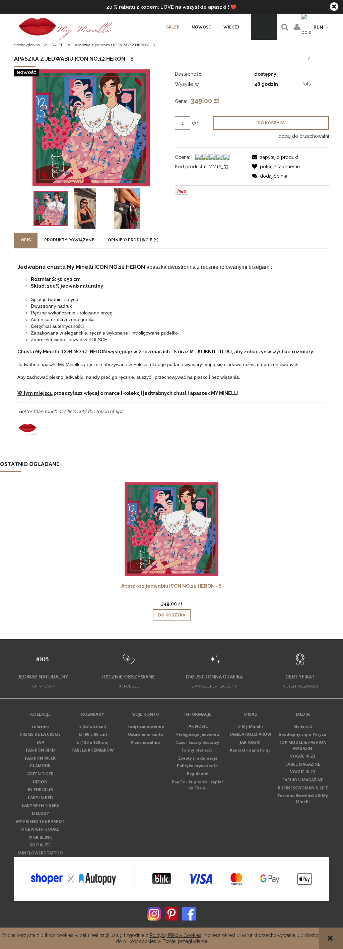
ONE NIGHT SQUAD (40, 829)
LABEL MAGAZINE (302, 764)
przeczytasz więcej (76, 393)
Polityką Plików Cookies (175, 935)
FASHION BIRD (40, 750)
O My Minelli (250, 726)
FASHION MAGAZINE (302, 780)
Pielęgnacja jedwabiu (197, 734)
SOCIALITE (40, 845)
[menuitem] (173, 27)
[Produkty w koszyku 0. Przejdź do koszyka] (264, 27)
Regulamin (198, 774)
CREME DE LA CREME (40, 734)
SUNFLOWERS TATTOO (40, 853)
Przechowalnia (145, 742)
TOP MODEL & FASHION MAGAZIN (303, 745)
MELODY (40, 813)
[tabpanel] (171, 351)
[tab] (26, 240)
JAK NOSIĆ (197, 726)
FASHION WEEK (40, 758)
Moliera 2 (302, 726)
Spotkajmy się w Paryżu (302, 734)
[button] (275, 157)
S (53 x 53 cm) (92, 726)
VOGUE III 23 (302, 772)
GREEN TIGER (40, 774)
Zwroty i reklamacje (197, 758)
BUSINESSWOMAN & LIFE (303, 788)
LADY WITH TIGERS (40, 805)
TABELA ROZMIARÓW (93, 750)
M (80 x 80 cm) (93, 734)
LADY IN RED (40, 797)
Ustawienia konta (145, 734)
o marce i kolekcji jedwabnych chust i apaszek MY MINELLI (168, 393)
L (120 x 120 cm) (93, 742)
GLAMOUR (40, 766)
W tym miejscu (35, 393)
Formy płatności (198, 750)
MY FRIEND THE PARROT (40, 821)
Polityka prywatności (198, 766)
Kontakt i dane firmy (250, 750)
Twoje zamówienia (145, 726)
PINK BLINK (40, 837)
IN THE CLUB (40, 789)
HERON (40, 782)
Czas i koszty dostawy (197, 742)
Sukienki (40, 726)
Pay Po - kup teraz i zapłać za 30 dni (197, 785)
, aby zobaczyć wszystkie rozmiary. (256, 351)
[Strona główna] (64, 27)
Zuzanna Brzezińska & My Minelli (302, 799)
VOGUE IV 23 (302, 756)
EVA (40, 742)
